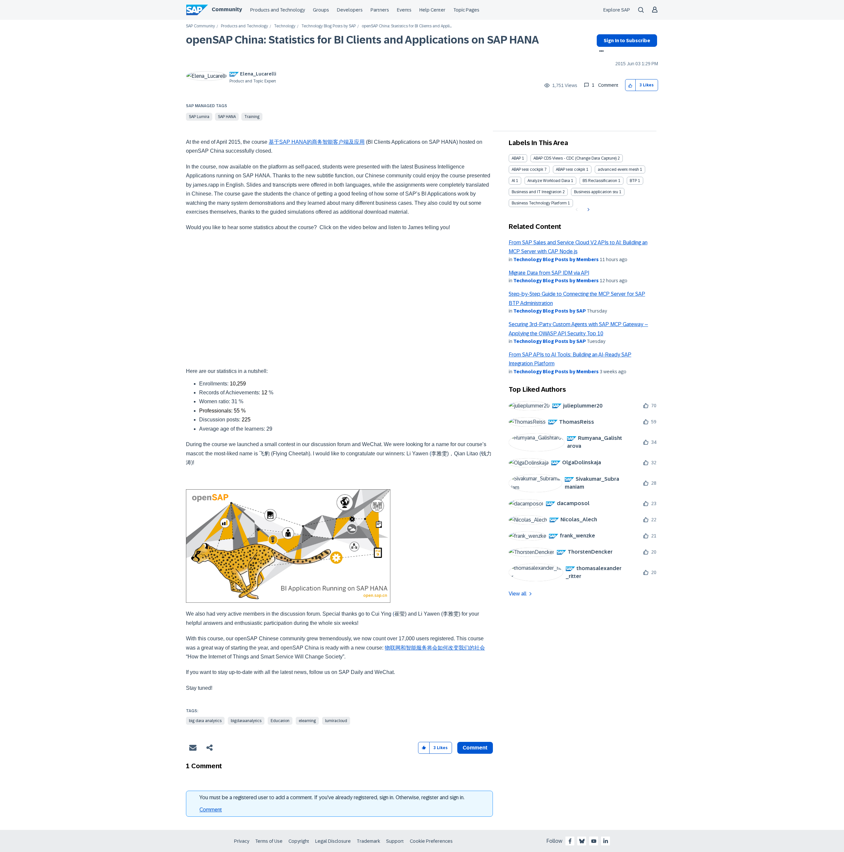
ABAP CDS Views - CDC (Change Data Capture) (575, 158)
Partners (380, 10)
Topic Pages (466, 10)
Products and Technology (277, 10)
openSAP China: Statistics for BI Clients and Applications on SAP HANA (362, 40)
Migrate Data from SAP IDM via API (549, 273)
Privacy (241, 841)
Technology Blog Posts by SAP (328, 26)
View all (518, 593)
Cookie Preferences (431, 841)
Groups (321, 10)
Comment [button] (475, 747)
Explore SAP (616, 10)
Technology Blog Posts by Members (556, 259)
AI (513, 180)
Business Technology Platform (539, 203)
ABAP (516, 158)
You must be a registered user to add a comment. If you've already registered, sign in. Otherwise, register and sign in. (332, 797)
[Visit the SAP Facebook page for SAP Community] (570, 841)
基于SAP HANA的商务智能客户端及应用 (317, 142)
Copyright (298, 841)
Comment (210, 809)
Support (395, 841)
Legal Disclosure (333, 841)
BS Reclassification (600, 180)
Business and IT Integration (536, 192)
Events (404, 10)
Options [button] (600, 51)
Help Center (432, 10)
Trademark (368, 841)
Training (251, 116)
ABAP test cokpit (570, 169)
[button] (630, 85)
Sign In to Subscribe (627, 40)
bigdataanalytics (246, 720)
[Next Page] (587, 209)
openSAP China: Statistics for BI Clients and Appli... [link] (407, 26)
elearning (307, 720)
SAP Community (200, 26)
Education (280, 720)
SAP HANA (227, 116)
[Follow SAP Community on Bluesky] (582, 841)
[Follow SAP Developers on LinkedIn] (605, 841)
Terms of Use (269, 841)
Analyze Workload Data (549, 180)
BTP (633, 180)
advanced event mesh (618, 169)
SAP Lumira (199, 116)
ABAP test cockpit (527, 169)
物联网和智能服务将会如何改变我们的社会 (435, 648)
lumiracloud (336, 720)
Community (227, 9)
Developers (350, 10)
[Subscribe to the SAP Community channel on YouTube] (593, 841)
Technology (284, 26)
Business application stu (596, 192)
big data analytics (205, 720)
